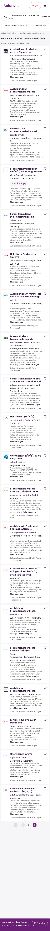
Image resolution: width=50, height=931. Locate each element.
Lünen (14, 33)
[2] (35, 825)
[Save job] (45, 49)
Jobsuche (5, 33)
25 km (44, 16)
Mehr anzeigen (16, 77)
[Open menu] (45, 5)
